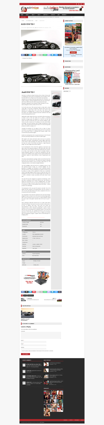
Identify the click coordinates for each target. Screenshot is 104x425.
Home (22, 14)
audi (25, 295)
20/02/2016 (52, 377)
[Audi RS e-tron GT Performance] (27, 313)
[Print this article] (41, 55)
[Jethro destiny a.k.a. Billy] (24, 365)
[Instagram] (81, 4)
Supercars (47, 27)
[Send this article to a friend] (37, 55)
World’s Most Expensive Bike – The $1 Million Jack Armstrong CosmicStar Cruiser (56, 382)
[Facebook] (76, 4)
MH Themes (42, 422)
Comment (23, 331)
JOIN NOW (73, 52)
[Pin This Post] (34, 55)
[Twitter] (79, 4)
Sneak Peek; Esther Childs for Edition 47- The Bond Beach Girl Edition (56, 369)
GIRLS (33, 14)
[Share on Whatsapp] (45, 55)
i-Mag (27, 14)
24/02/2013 (52, 371)
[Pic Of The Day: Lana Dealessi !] (46, 364)
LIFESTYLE (45, 14)
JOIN (58, 14)
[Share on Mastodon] (49, 55)
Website (22, 347)
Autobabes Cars (29, 20)
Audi (37, 27)
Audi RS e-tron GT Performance (25, 319)
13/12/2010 (25, 27)
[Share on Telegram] (52, 55)
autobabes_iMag (31, 27)
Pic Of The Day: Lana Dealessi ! (55, 362)
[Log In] (83, 4)
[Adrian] (24, 383)
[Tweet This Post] (26, 55)
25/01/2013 (52, 384)
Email (22, 343)
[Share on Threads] (60, 55)
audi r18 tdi (30, 295)
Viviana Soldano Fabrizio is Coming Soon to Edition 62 (55, 376)
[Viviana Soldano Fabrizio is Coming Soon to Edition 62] (46, 376)
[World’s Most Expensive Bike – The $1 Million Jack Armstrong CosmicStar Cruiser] (46, 382)
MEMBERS (64, 14)
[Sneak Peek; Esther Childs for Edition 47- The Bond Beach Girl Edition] (46, 370)
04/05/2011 (52, 364)
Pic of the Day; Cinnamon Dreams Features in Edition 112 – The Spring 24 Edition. (34, 365)
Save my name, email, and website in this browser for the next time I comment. (37, 350)
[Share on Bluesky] (56, 55)
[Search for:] (77, 17)
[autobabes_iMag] (24, 377)
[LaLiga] (24, 372)
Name (22, 340)
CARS (39, 14)
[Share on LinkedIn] (30, 55)
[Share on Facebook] (23, 55)
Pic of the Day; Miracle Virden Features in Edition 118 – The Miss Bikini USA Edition (34, 377)
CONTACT (53, 14)
